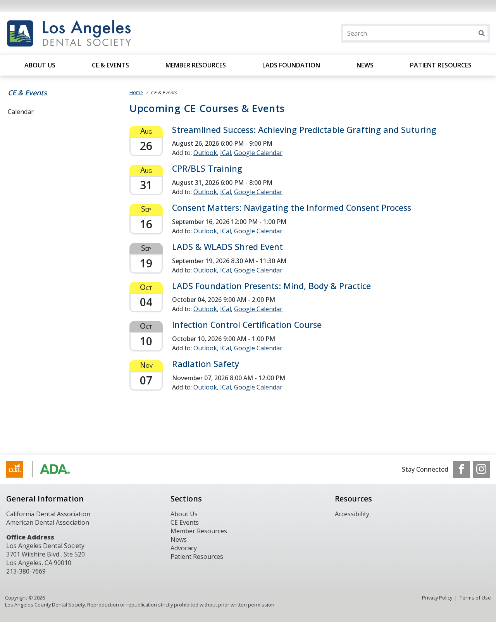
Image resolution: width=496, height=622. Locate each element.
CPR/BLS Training (207, 168)
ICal (225, 152)
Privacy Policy (437, 597)
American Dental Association (47, 522)
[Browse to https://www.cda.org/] (45, 469)
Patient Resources (441, 65)
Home (136, 92)
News (365, 65)
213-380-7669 (26, 571)
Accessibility (352, 514)
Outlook (205, 152)
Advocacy (183, 548)
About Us (39, 65)
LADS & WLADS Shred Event (227, 246)
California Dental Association (48, 514)
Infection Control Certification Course (247, 324)
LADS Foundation (291, 65)
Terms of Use (475, 597)
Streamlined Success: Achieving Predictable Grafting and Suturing (304, 129)
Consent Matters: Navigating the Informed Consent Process (291, 207)
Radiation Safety (205, 363)
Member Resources (195, 65)
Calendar (21, 111)
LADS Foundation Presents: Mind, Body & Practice (271, 285)
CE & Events (110, 65)
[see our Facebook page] (461, 469)
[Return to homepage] (106, 33)
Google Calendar (258, 152)
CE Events (184, 522)
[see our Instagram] (481, 469)
